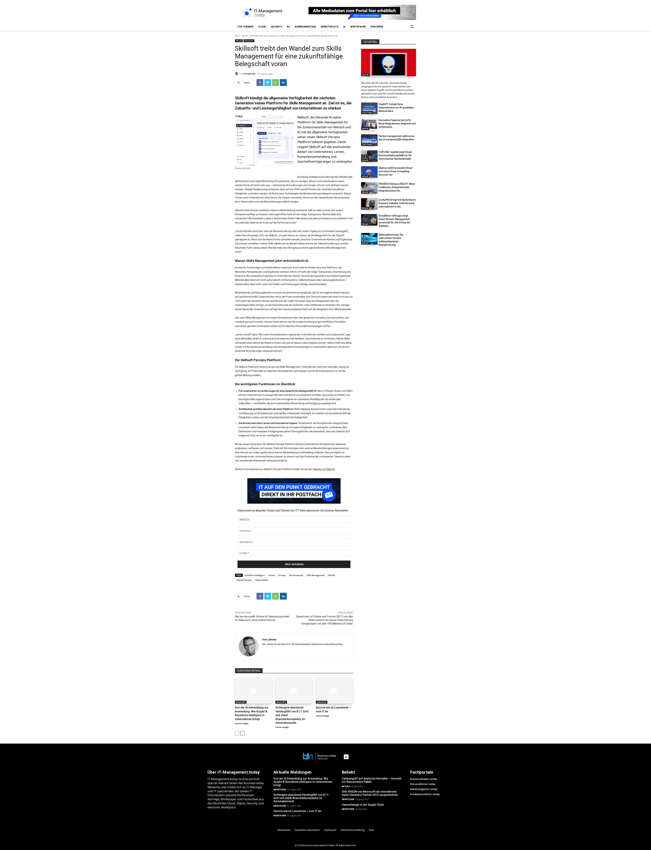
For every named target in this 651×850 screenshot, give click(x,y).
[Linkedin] (283, 82)
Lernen (271, 575)
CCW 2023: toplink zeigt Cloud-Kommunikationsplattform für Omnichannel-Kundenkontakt (395, 155)
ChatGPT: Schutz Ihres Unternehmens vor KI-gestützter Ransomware (396, 107)
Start (237, 35)
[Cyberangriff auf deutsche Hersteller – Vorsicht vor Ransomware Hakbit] (388, 62)
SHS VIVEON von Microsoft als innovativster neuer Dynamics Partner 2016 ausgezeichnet (370, 793)
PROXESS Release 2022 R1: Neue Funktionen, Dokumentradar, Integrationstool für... (397, 187)
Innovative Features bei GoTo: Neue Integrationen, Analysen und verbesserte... (397, 123)
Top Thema (367, 112)
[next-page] (242, 733)
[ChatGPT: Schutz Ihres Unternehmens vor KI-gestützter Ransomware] (369, 108)
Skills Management (315, 575)
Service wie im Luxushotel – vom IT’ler (297, 811)
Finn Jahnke (249, 73)
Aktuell (245, 35)
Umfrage (344, 296)
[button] (412, 27)
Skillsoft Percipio (244, 580)
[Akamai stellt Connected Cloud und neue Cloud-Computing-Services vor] (369, 172)
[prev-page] (237, 733)
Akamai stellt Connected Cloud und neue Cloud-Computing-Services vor (395, 171)
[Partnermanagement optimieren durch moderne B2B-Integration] (369, 140)
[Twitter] (267, 82)
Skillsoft (331, 575)
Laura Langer (241, 723)
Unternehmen (261, 580)
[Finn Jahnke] (237, 73)
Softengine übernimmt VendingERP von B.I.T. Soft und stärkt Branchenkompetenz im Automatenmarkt (301, 798)
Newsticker (249, 40)
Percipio (282, 575)
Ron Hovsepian (296, 575)
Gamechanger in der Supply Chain (363, 804)
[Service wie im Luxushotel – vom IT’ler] (334, 691)
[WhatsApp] (275, 82)
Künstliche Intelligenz (255, 575)
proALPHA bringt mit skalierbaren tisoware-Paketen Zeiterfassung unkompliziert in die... (397, 203)
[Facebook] (260, 82)
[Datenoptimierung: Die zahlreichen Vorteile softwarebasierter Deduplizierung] (369, 239)
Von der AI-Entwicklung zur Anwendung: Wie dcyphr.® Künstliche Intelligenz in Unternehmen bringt (302, 782)
